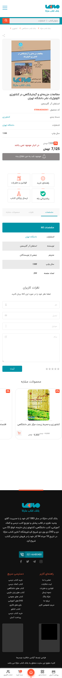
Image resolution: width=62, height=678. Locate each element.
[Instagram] (41, 562)
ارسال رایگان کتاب (19, 198)
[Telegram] (34, 562)
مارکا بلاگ (46, 596)
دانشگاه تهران (31, 236)
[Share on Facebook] (9, 36)
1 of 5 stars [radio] (58, 369)
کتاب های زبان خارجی (15, 592)
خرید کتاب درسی (15, 580)
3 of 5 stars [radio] (52, 369)
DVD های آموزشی (15, 601)
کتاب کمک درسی (15, 584)
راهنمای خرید (43, 182)
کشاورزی (14, 28)
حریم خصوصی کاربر (46, 605)
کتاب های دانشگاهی (15, 588)
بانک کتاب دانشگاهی (29, 28)
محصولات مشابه (13, 212)
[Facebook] (21, 562)
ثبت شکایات (46, 584)
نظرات (31, 212)
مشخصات (49, 212)
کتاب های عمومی (15, 596)
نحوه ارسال (46, 592)
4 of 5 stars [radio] (49, 369)
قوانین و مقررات (19, 182)
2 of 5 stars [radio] (55, 369)
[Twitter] (27, 562)
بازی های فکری (15, 605)
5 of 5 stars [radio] (46, 369)
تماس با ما (46, 580)
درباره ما (46, 601)
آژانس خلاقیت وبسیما (25, 657)
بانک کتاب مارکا (45, 28)
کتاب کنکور (15, 609)
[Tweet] (21, 36)
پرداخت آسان (15, 617)
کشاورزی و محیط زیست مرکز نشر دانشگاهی (38, 424)
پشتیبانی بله (43, 198)
